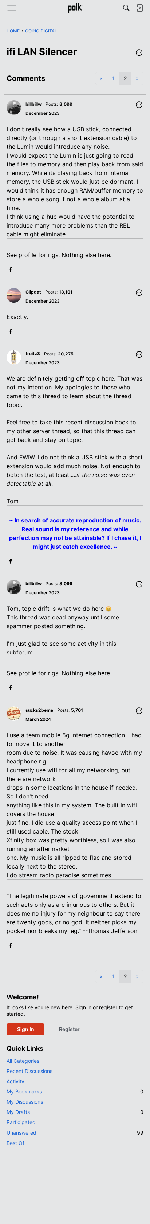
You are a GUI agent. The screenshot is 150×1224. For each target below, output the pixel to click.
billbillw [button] (33, 104)
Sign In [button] (25, 1029)
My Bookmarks (75, 1091)
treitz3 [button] (32, 353)
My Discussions (25, 1102)
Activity (15, 1081)
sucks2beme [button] (39, 710)
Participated (21, 1122)
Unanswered (75, 1133)
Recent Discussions (29, 1071)
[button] (139, 53)
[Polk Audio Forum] (75, 8)
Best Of (15, 1143)
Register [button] (69, 1029)
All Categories (23, 1061)
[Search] (126, 8)
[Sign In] (139, 8)
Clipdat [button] (33, 292)
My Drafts (75, 1112)
